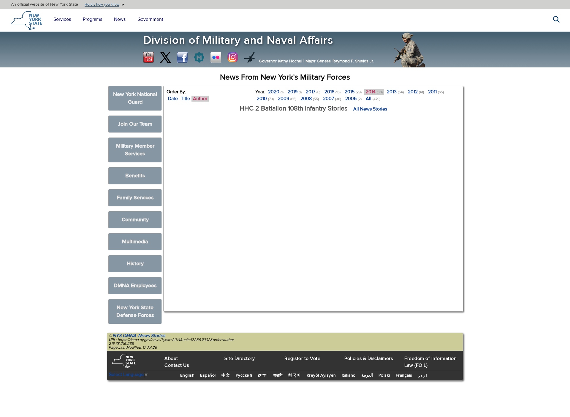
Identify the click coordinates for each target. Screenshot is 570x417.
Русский (244, 375)
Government (150, 19)
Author (200, 99)
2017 (313, 92)
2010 (265, 99)
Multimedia (135, 241)
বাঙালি (278, 375)
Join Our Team (135, 124)
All (373, 99)
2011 (436, 92)
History (135, 263)
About (171, 358)
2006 (353, 99)
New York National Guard (135, 98)
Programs (92, 19)
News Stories (151, 336)
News (120, 19)
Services (62, 19)
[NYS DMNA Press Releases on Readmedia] (199, 57)
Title (185, 99)
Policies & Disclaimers (368, 358)
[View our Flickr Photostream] (215, 57)
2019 (295, 92)
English (187, 375)
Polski (384, 375)
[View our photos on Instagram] (232, 57)
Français (404, 375)
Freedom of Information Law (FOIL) (430, 362)
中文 (225, 375)
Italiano (349, 375)
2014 (374, 92)
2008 (309, 99)
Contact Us (176, 365)
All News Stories (370, 109)
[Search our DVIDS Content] (249, 57)
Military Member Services (135, 150)
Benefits (135, 175)
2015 (353, 92)
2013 (395, 92)
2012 (416, 92)
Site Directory (239, 358)
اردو (423, 375)
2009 (287, 99)
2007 (332, 99)
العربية (367, 375)
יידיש (263, 375)
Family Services (135, 197)
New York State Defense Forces (135, 311)
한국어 (294, 375)
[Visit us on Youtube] (148, 57)
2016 (332, 92)
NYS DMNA (124, 336)
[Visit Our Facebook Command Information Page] (182, 57)
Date (173, 99)
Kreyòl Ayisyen (321, 375)
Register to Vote (302, 358)
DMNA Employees (135, 285)
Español (208, 375)
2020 (276, 92)
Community (135, 219)
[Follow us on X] (165, 57)
